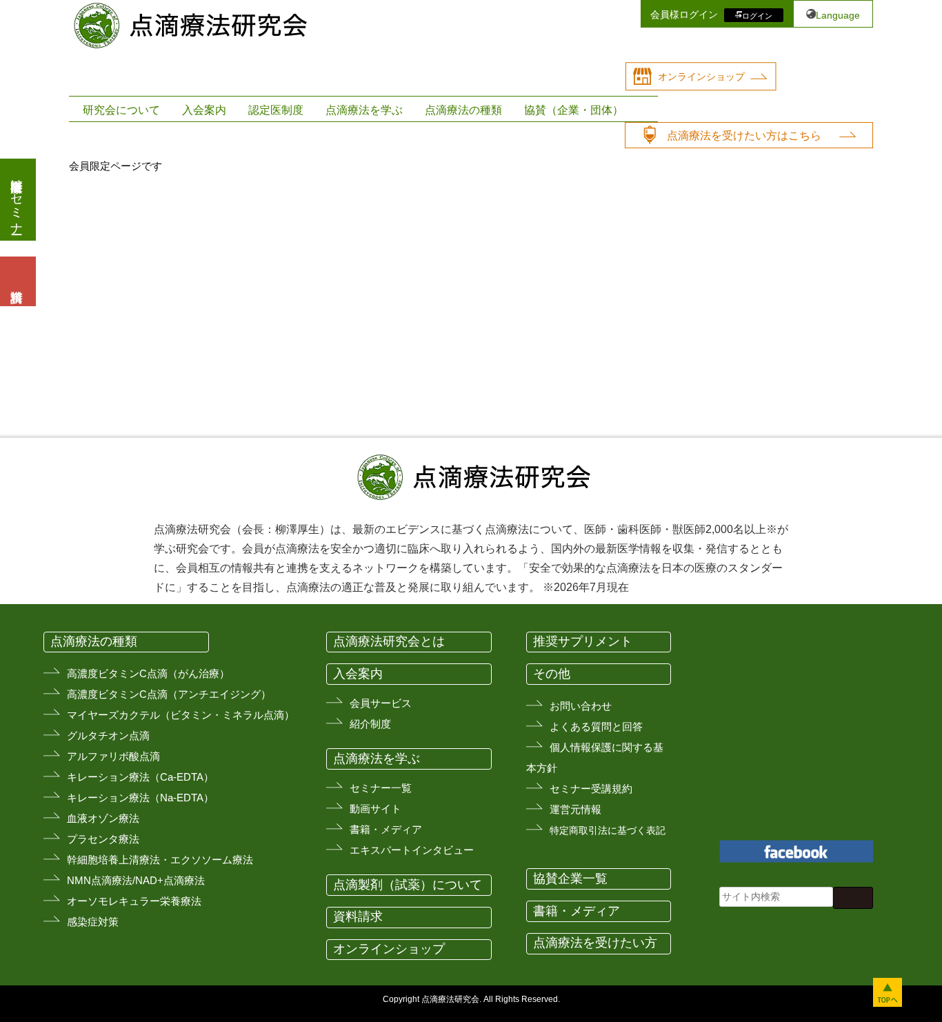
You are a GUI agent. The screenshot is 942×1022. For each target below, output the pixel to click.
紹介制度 (370, 724)
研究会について (121, 110)
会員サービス (381, 703)
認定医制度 (275, 110)
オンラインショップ (701, 76)
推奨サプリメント (582, 641)
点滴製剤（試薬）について (407, 885)
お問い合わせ (581, 706)
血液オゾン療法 (103, 818)
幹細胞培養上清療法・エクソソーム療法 (160, 859)
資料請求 (358, 916)
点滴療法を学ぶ (364, 110)
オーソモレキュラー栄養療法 (134, 901)
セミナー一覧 (381, 788)
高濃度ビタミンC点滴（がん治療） (148, 673)
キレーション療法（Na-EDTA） (140, 797)
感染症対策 (93, 922)
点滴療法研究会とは (389, 641)
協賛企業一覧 (570, 878)
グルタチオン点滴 (108, 735)
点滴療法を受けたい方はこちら (744, 135)
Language (838, 15)
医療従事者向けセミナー (16, 199)
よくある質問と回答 (596, 726)
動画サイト (375, 808)
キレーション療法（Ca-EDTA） (140, 777)
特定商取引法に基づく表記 (607, 830)
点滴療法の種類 (463, 110)
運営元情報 (575, 809)
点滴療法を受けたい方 (595, 943)
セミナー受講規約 (591, 788)
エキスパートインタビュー (412, 850)
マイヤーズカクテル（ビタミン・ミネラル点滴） (180, 715)
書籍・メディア (386, 829)
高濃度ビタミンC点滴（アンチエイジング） (169, 694)
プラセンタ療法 (103, 839)
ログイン (757, 15)
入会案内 (204, 110)
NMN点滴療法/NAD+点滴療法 (136, 880)
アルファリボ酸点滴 (113, 756)
